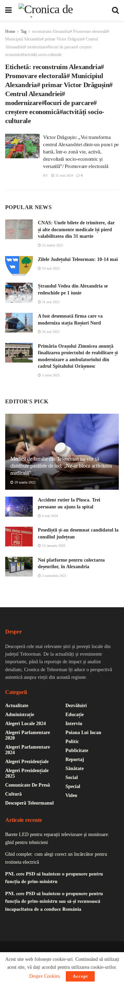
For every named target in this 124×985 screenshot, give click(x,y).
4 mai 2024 (49, 516)
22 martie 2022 (52, 245)
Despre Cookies (44, 976)
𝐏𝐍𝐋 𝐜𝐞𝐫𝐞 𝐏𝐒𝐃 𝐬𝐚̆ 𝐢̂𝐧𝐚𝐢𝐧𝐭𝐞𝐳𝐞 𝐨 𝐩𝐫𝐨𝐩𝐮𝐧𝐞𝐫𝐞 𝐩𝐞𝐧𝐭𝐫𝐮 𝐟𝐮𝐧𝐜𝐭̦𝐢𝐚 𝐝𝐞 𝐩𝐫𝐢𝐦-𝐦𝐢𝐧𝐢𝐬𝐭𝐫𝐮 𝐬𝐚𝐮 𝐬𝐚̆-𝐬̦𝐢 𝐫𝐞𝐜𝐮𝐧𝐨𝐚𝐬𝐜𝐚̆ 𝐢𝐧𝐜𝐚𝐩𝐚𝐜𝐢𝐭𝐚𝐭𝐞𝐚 (54, 901)
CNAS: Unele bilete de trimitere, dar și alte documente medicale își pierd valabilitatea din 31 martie (76, 229)
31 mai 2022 (50, 302)
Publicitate (76, 750)
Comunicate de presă (27, 785)
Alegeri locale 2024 (25, 723)
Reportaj (74, 759)
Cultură (13, 794)
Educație (74, 714)
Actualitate (16, 705)
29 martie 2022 (24, 482)
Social (71, 777)
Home (10, 31)
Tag (24, 31)
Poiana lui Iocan (83, 732)
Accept (80, 976)
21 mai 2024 (63, 175)
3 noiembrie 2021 (53, 576)
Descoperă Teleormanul (29, 803)
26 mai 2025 (50, 332)
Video (71, 795)
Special (72, 786)
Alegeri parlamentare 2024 (27, 749)
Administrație (19, 714)
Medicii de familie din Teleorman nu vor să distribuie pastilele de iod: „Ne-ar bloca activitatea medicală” (61, 466)
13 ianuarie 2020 (53, 545)
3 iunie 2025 (50, 375)
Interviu (73, 723)
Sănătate (74, 768)
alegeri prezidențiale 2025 (27, 773)
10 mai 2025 (50, 268)
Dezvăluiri (76, 705)
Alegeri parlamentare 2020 (27, 735)
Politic (72, 741)
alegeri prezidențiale (27, 761)
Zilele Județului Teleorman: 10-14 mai (78, 259)
